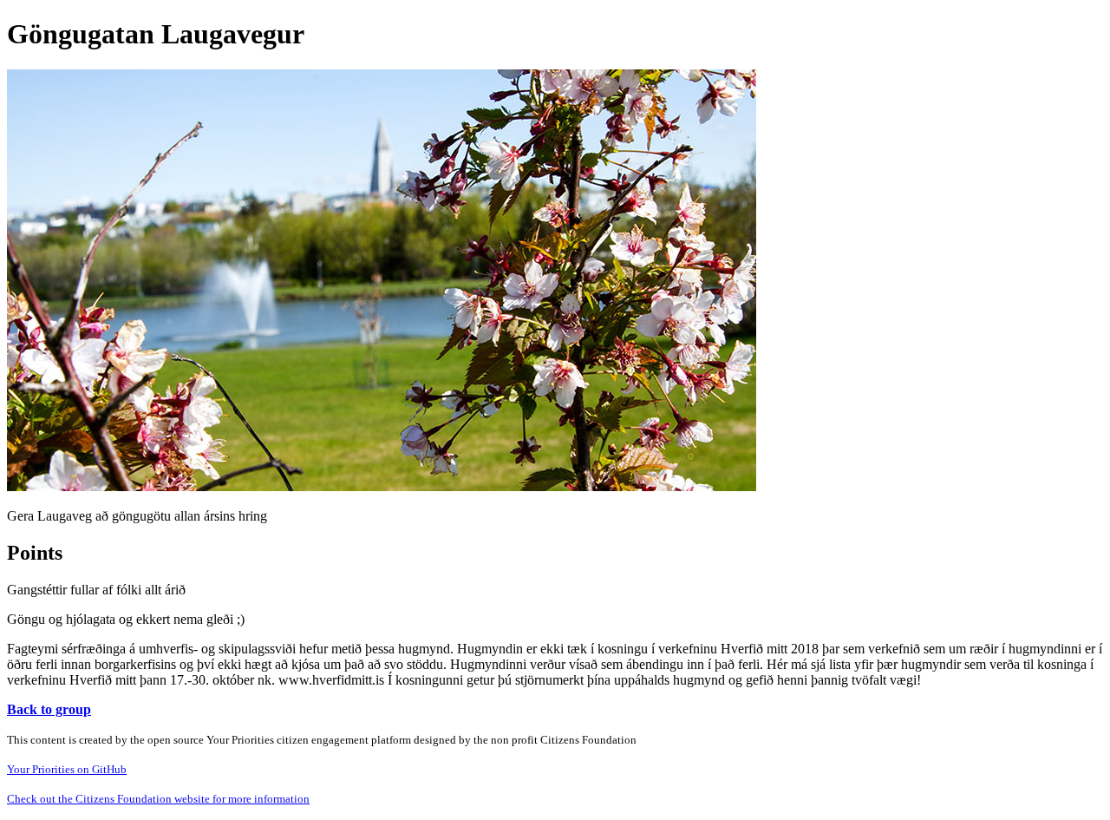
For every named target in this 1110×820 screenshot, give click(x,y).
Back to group (49, 709)
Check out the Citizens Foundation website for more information (158, 798)
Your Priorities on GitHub (67, 769)
